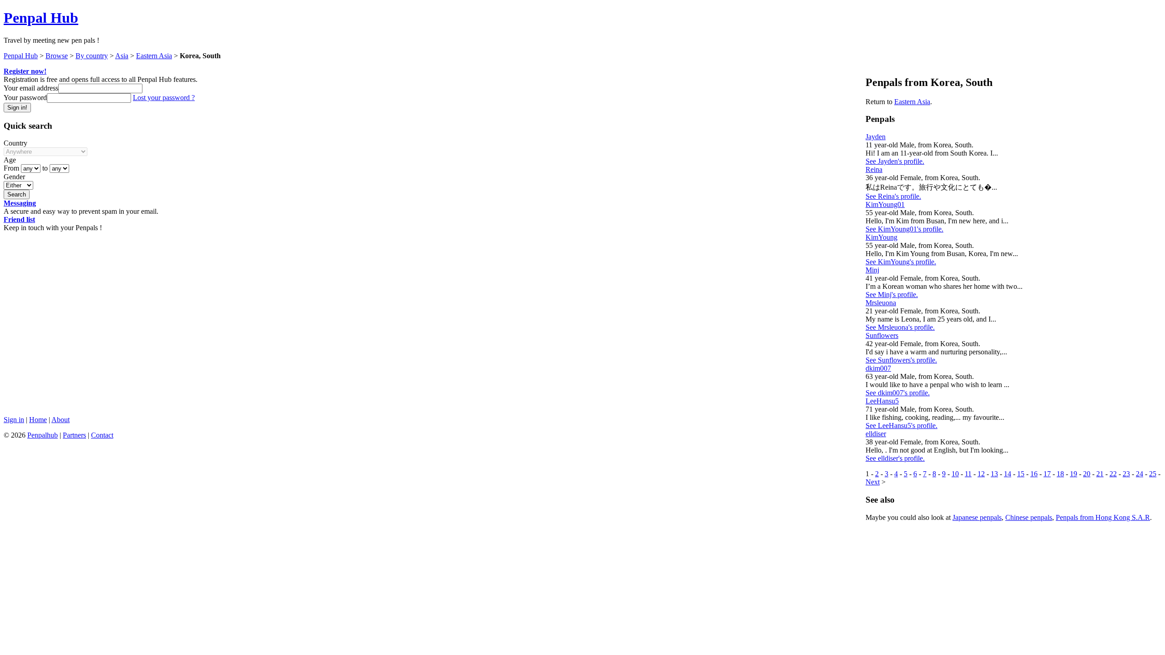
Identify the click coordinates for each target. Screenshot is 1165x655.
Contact (102, 435)
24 (1139, 474)
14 (1007, 474)
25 (1152, 474)
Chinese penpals (1028, 517)
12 (981, 474)
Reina (874, 169)
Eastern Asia (154, 56)
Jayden (876, 137)
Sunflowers (882, 335)
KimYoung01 (885, 204)
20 (1086, 474)
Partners (74, 435)
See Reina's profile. (893, 196)
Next (873, 482)
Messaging (20, 203)
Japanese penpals (977, 517)
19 (1073, 474)
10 (955, 474)
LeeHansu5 (882, 401)
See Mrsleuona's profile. (900, 327)
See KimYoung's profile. (901, 262)
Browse (57, 56)
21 (1100, 474)
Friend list (19, 219)
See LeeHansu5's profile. (901, 425)
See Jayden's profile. (895, 161)
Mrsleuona (881, 303)
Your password (25, 97)
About (60, 419)
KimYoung (881, 237)
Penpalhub (42, 435)
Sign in (14, 419)
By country (92, 56)
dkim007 (878, 368)
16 (1034, 474)
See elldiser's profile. (895, 458)
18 (1060, 474)
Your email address (31, 88)
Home (38, 419)
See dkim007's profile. (898, 393)
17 (1047, 474)
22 (1113, 474)
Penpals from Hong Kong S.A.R (1103, 517)
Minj (872, 270)
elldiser (876, 434)
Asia (121, 56)
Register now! (25, 71)
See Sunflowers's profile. (901, 360)
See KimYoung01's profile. (904, 229)
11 (968, 474)
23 (1126, 474)
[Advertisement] (277, 344)
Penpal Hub (41, 18)
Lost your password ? (164, 97)
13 (994, 474)
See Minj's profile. (892, 294)
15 (1020, 474)
